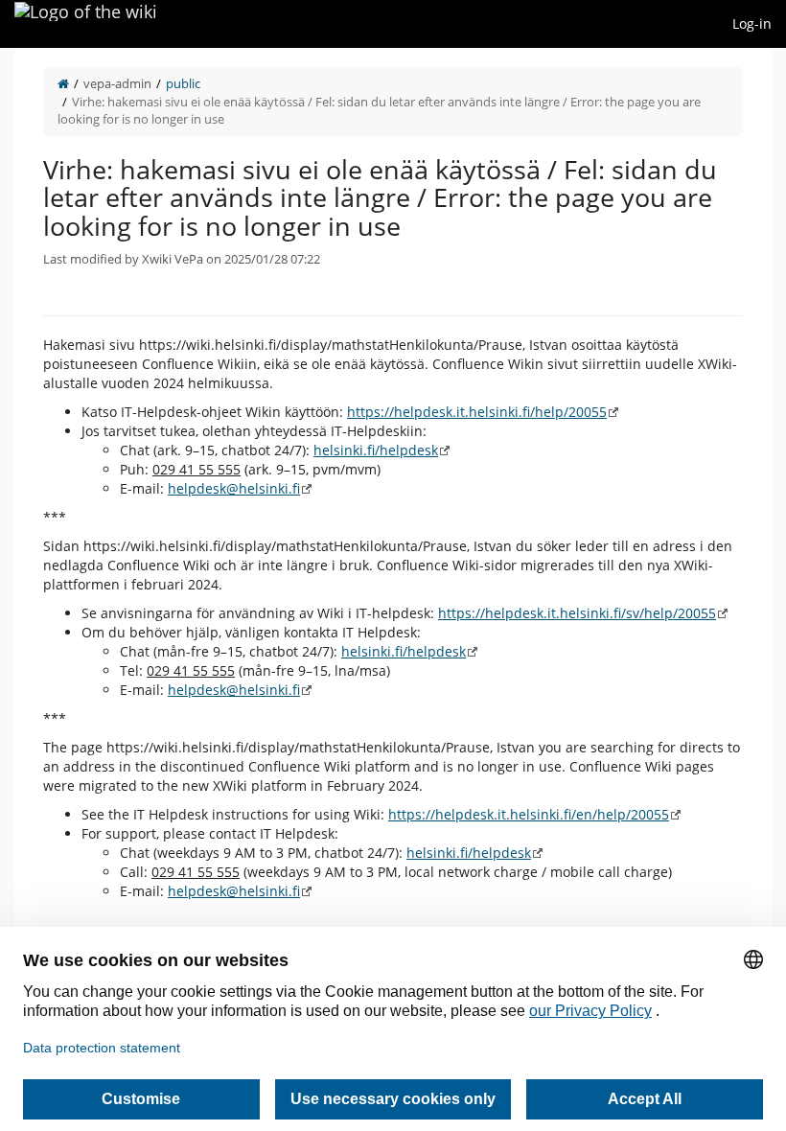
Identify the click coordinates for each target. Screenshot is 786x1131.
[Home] (63, 83)
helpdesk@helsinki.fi (234, 488)
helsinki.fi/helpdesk (375, 450)
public (183, 83)
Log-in (752, 23)
